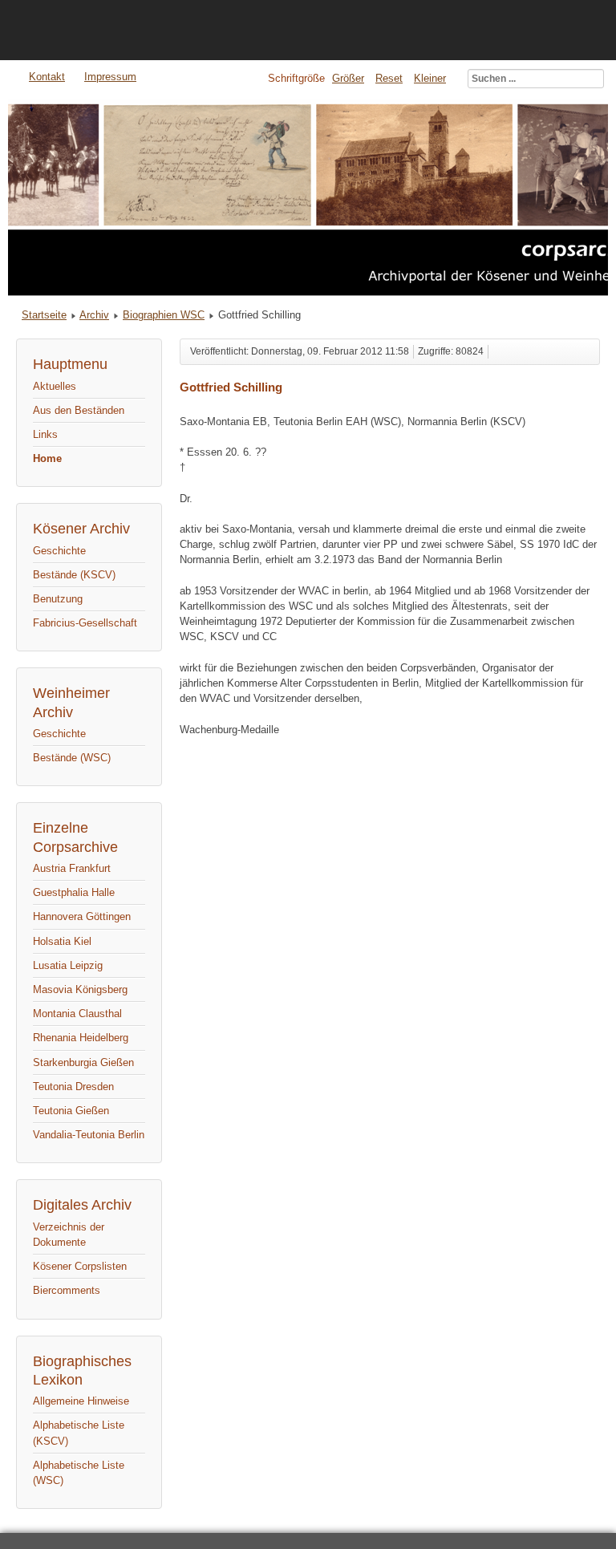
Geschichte (59, 551)
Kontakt (47, 77)
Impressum (110, 77)
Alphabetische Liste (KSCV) (78, 1432)
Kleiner (430, 78)
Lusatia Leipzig (68, 965)
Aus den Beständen (78, 410)
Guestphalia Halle (74, 892)
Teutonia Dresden (73, 1087)
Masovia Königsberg (80, 989)
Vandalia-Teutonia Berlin (88, 1135)
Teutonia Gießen (71, 1111)
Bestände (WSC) (72, 758)
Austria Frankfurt (72, 868)
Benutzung (58, 599)
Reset (389, 78)
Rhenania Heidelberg (80, 1038)
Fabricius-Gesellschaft (85, 623)
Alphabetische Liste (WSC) (78, 1472)
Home (47, 458)
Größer (348, 78)
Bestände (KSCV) (74, 575)
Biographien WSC (164, 315)
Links (45, 434)
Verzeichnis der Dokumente (68, 1234)
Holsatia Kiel (62, 941)
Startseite (44, 315)
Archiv (94, 315)
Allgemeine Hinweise (81, 1401)
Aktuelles (54, 386)
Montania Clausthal (77, 1014)
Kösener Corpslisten (80, 1266)
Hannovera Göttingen (82, 916)
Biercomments (66, 1290)
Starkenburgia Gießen (83, 1062)
